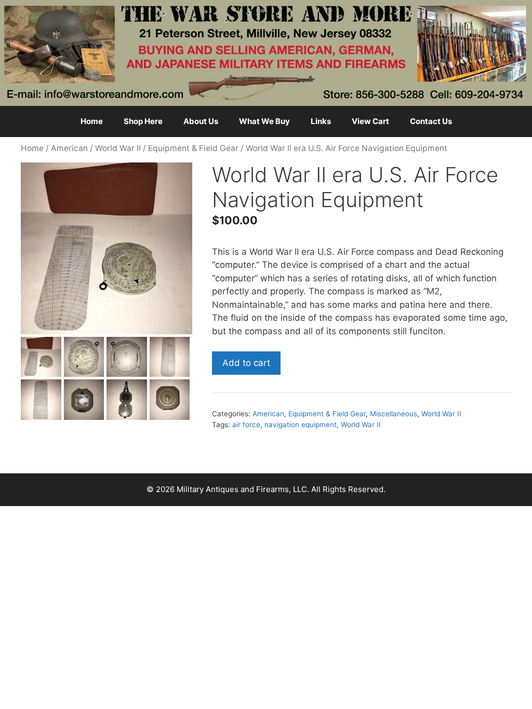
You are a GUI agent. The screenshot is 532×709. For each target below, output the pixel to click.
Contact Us (431, 121)
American (69, 148)
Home (92, 121)
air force (246, 424)
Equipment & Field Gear (193, 148)
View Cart (370, 121)
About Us (200, 121)
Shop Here (143, 121)
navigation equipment (300, 424)
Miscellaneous (393, 414)
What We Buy (264, 121)
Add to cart (246, 363)
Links (321, 121)
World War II (118, 148)
